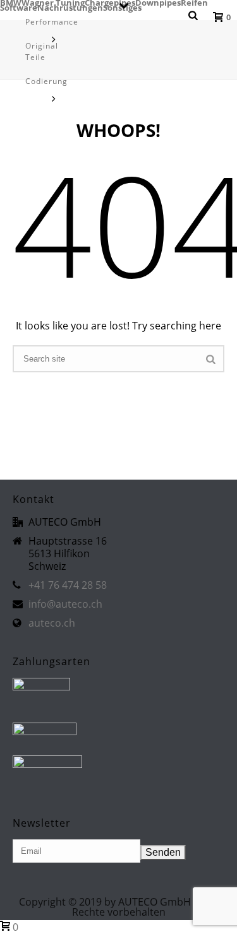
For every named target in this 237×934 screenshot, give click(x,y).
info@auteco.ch (65, 604)
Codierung (46, 81)
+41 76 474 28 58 (67, 585)
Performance (51, 21)
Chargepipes (110, 2)
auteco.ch (51, 623)
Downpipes (158, 2)
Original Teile (41, 51)
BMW (10, 2)
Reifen (194, 2)
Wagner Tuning (53, 2)
